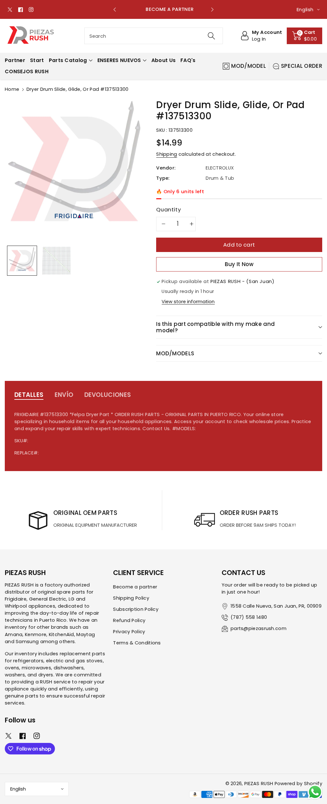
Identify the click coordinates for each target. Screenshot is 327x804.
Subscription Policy (135, 609)
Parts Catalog (68, 60)
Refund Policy (129, 620)
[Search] (211, 36)
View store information (188, 301)
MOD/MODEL (248, 66)
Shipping (166, 154)
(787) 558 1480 (249, 617)
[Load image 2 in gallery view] (56, 260)
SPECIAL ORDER (301, 66)
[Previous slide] (114, 10)
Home (12, 89)
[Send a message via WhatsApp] (315, 792)
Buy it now (239, 264)
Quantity (168, 209)
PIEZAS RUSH (258, 783)
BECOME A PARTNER (163, 9)
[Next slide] (212, 10)
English (18, 789)
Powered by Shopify (298, 783)
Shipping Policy (131, 598)
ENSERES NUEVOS (119, 60)
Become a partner (135, 587)
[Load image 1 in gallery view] (22, 260)
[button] (305, 36)
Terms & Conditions (137, 643)
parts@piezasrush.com (258, 628)
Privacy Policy (129, 631)
